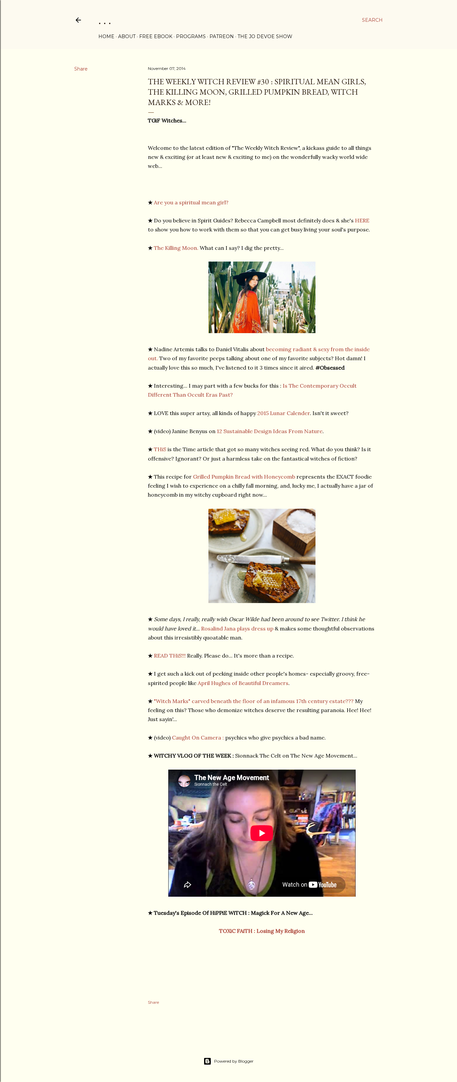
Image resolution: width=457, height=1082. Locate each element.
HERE (362, 220)
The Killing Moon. (176, 247)
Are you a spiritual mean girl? (191, 202)
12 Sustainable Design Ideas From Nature (270, 431)
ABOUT (126, 36)
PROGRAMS (191, 36)
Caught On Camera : (198, 737)
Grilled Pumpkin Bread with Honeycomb (244, 476)
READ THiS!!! (170, 655)
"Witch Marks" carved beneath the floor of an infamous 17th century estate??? (254, 701)
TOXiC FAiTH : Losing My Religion (262, 930)
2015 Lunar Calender (283, 413)
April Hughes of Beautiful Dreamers (243, 683)
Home (106, 36)
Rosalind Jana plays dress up (237, 628)
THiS (160, 449)
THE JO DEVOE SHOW (265, 36)
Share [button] (81, 69)
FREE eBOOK (155, 36)
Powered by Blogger (234, 1061)
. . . (104, 20)
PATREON (221, 36)
